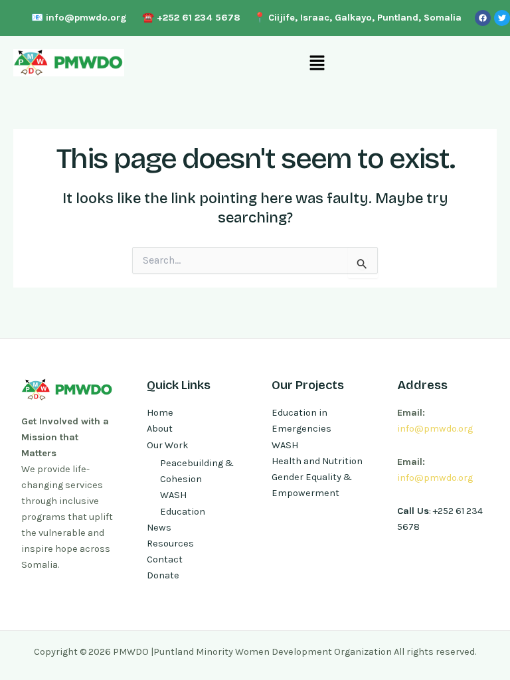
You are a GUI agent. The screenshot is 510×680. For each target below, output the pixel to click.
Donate (163, 575)
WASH (173, 495)
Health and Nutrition (317, 461)
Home (160, 412)
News (159, 527)
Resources (170, 543)
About (160, 428)
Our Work (168, 445)
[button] (316, 62)
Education (182, 511)
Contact (165, 559)
